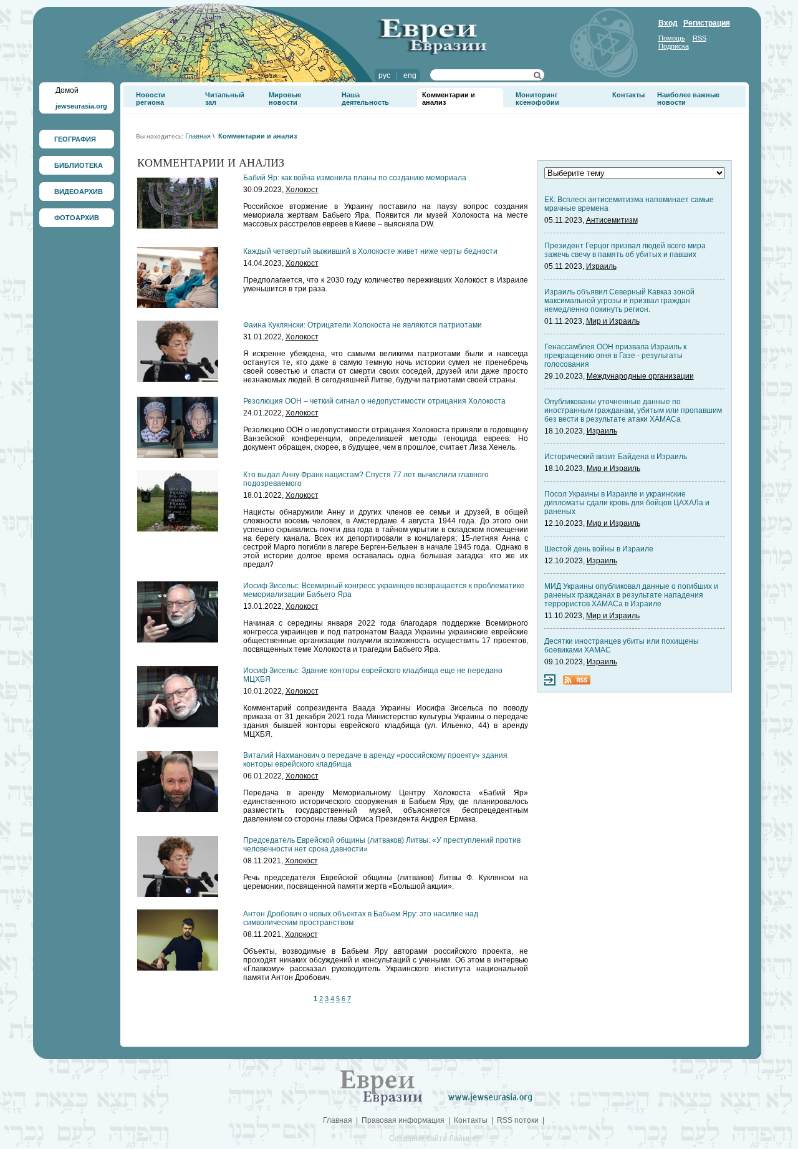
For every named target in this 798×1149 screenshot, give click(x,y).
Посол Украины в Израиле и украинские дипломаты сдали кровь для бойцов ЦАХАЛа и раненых (626, 503)
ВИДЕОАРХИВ (78, 191)
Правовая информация (403, 1120)
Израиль (601, 266)
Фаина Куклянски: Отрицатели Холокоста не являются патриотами (362, 325)
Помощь (671, 38)
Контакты (628, 95)
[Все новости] (549, 683)
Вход (668, 23)
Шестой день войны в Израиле (598, 549)
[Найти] (538, 77)
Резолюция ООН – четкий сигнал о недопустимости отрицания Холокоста (374, 401)
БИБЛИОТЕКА (78, 165)
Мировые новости (285, 98)
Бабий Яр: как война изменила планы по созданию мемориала (354, 177)
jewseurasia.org (81, 106)
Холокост (302, 189)
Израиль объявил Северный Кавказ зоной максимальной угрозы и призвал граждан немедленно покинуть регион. (619, 301)
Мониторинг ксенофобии (537, 98)
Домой (67, 90)
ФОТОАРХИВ (76, 217)
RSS (699, 38)
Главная (198, 136)
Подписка (673, 46)
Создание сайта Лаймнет (434, 1138)
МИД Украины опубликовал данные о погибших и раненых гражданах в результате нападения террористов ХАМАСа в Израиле (631, 595)
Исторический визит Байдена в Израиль (615, 456)
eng (409, 75)
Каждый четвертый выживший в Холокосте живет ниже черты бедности (370, 251)
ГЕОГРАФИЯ (75, 139)
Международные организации (640, 376)
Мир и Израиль (613, 321)
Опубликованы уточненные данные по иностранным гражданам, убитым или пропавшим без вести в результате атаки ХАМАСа (633, 410)
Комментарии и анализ (257, 136)
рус (384, 75)
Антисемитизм (612, 220)
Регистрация (706, 23)
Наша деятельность (365, 98)
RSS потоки (518, 1120)
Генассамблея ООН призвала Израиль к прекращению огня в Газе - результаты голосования (615, 355)
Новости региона (150, 98)
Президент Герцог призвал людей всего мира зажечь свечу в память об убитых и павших (625, 250)
